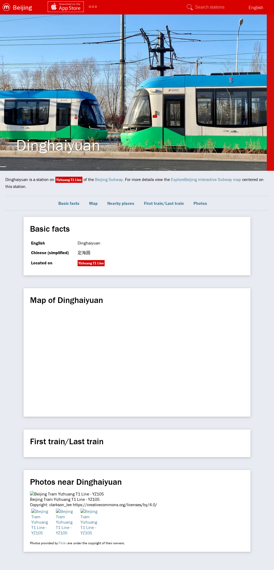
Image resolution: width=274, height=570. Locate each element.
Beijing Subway (109, 179)
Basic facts (68, 203)
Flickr (63, 543)
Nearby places (120, 203)
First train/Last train (164, 203)
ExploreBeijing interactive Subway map (206, 179)
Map (93, 203)
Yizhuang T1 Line (69, 179)
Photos (200, 203)
